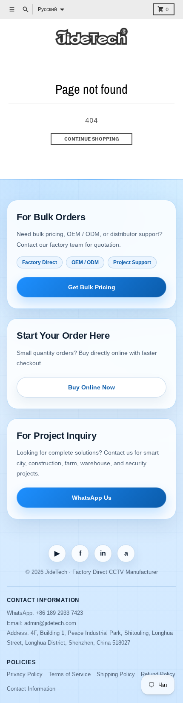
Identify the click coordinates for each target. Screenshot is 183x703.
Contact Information (31, 689)
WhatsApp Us (92, 497)
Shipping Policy (116, 674)
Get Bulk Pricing (91, 287)
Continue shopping (91, 138)
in (103, 553)
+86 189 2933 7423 (59, 613)
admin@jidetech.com (50, 623)
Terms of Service (70, 674)
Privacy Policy (25, 674)
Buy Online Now (91, 387)
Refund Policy (158, 674)
